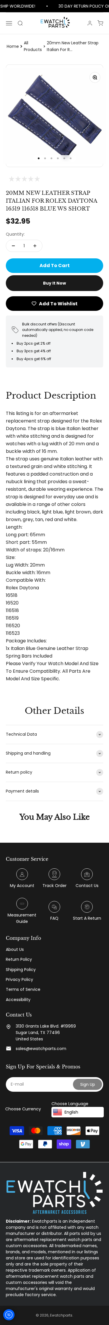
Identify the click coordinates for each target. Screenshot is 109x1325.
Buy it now (54, 283)
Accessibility (18, 999)
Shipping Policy (21, 969)
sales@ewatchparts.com (41, 1048)
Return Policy (19, 959)
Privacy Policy (19, 979)
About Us (15, 949)
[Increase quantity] (35, 246)
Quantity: (15, 234)
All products (33, 46)
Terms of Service (23, 989)
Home (13, 46)
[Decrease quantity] (13, 246)
